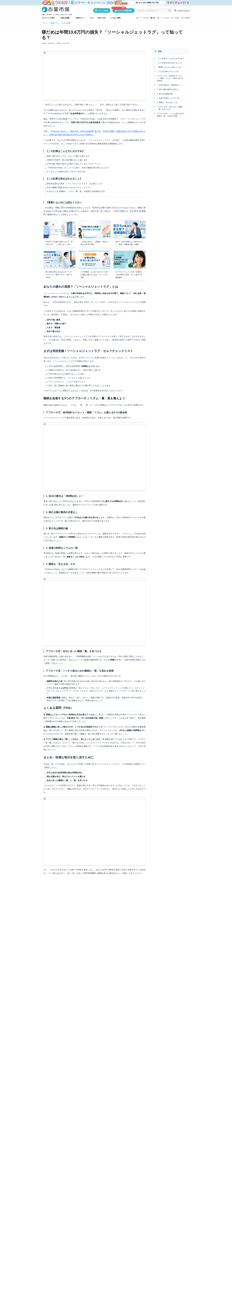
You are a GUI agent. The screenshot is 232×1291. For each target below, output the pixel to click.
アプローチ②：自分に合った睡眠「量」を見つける (169, 108)
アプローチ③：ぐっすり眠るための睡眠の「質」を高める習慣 (170, 115)
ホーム (45, 23)
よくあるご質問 (115, 18)
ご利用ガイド (79, 18)
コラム (92, 18)
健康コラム (55, 23)
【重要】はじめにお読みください (169, 67)
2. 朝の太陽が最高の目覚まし (168, 89)
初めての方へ (102, 18)
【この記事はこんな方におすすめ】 (170, 58)
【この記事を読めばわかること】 (169, 63)
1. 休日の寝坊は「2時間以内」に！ (170, 85)
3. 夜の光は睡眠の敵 (165, 94)
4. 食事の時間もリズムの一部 (168, 98)
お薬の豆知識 (65, 18)
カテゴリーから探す (48, 18)
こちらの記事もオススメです (168, 71)
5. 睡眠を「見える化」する (167, 102)
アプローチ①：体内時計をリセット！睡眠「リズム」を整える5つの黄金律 (170, 78)
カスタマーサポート (183, 10)
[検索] (169, 10)
